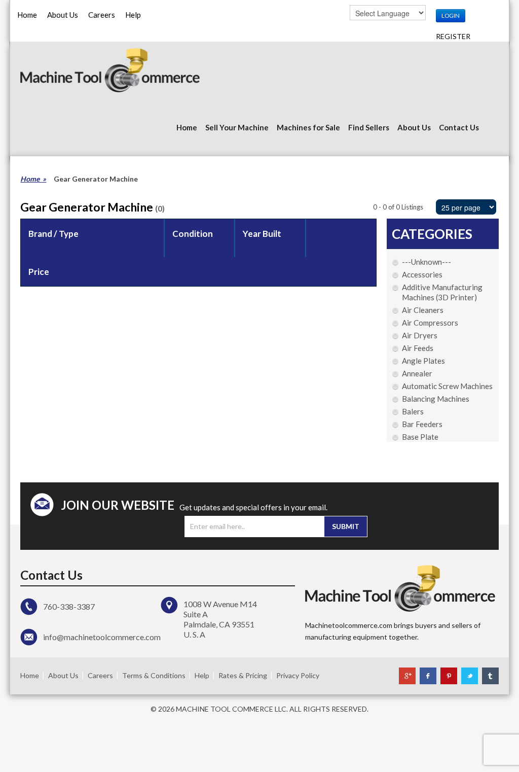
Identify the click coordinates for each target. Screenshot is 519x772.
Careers (101, 14)
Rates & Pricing (242, 675)
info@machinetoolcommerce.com (102, 637)
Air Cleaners (422, 309)
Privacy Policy (297, 675)
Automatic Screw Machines (447, 386)
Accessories (422, 274)
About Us (62, 14)
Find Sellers (368, 127)
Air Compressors (430, 322)
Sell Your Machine (237, 127)
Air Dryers (419, 335)
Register (453, 36)
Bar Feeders (422, 424)
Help (133, 14)
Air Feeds (417, 348)
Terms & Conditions (154, 675)
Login (450, 15)
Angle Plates (423, 360)
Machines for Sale (308, 127)
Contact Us (459, 127)
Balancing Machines (435, 398)
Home (27, 14)
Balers (413, 411)
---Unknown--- (426, 261)
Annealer (417, 373)
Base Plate (420, 436)
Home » (33, 178)
